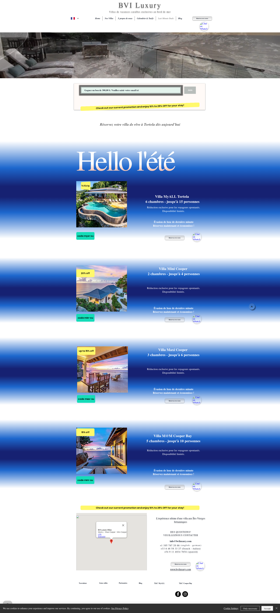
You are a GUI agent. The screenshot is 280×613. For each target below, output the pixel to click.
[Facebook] (178, 594)
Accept (267, 608)
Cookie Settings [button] (231, 608)
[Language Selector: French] (75, 18)
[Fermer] (276, 608)
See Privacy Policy (120, 608)
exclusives (147, 11)
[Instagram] (185, 594)
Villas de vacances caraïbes (125, 11)
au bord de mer (162, 11)
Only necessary (250, 608)
